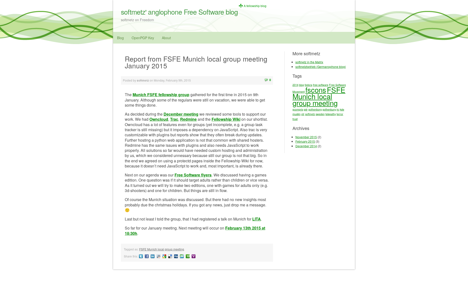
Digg (176, 256)
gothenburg (329, 109)
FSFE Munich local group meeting (161, 249)
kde (342, 109)
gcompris (297, 109)
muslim (296, 114)
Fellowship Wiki (226, 119)
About (166, 37)
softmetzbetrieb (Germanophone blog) (320, 66)
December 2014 (306, 146)
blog (301, 85)
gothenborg (315, 109)
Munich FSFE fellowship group (161, 94)
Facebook (147, 256)
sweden (320, 114)
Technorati (188, 256)
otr (302, 114)
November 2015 (306, 137)
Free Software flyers (193, 175)
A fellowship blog (255, 6)
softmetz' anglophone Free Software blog (179, 12)
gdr (306, 109)
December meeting (181, 114)
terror (340, 114)
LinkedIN (153, 256)
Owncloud (158, 119)
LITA (256, 219)
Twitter (141, 256)
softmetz (310, 114)
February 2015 (305, 141)
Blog (120, 37)
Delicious (170, 256)
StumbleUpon (182, 256)
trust (295, 119)
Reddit (158, 256)
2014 (295, 85)
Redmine (188, 119)
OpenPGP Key (143, 37)
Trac (174, 119)
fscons (315, 89)
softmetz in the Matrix (309, 62)
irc (338, 109)
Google (164, 256)
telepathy (330, 114)
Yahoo (193, 256)
